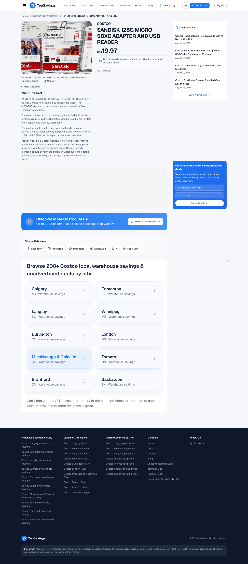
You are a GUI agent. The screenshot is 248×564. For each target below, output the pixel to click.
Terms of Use (155, 468)
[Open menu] (24, 5)
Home (24, 15)
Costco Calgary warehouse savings (36, 445)
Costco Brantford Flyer (76, 487)
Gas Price (124, 5)
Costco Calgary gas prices (120, 443)
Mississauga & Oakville (45, 15)
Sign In (220, 5)
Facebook (36, 248)
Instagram (57, 248)
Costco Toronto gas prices (120, 463)
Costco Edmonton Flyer (76, 448)
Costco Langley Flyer (75, 453)
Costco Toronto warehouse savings (35, 504)
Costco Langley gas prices (120, 453)
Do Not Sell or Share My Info (163, 478)
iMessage (78, 248)
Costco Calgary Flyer (75, 443)
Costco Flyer (68, 5)
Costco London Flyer (75, 468)
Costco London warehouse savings (35, 487)
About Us (153, 448)
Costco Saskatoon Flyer (77, 492)
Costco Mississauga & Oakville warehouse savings (38, 496)
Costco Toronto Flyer (75, 482)
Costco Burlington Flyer (77, 463)
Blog (150, 5)
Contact (152, 453)
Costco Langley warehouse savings (36, 462)
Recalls (138, 5)
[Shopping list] (185, 5)
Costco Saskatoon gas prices (121, 468)
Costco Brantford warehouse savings (36, 513)
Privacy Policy (155, 473)
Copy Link (132, 248)
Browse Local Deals (146, 221)
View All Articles (198, 94)
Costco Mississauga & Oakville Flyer (80, 475)
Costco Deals (87, 5)
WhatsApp (100, 248)
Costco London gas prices (120, 458)
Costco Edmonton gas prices (121, 448)
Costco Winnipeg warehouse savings (36, 470)
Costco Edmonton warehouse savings (37, 453)
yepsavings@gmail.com (160, 463)
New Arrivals (107, 5)
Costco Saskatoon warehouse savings (37, 521)
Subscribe (201, 5)
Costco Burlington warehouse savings (37, 479)
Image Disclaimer (32, 86)
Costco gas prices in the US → (122, 473)
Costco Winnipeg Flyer (76, 458)
